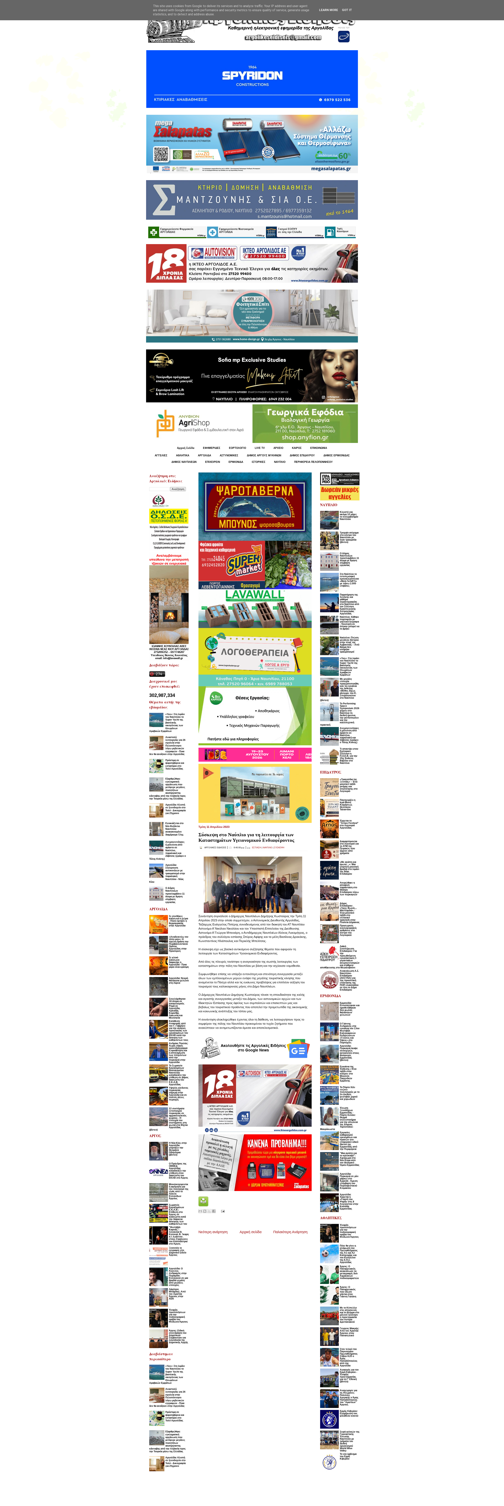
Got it (347, 10)
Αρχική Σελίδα (185, 447)
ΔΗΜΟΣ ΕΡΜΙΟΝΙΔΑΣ (336, 455)
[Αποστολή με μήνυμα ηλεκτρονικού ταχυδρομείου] (200, 1211)
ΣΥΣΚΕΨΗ (279, 847)
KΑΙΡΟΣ (297, 447)
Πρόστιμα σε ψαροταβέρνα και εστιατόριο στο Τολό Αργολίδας (174, 764)
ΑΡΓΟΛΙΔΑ (204, 455)
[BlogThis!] (205, 1211)
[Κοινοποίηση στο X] (209, 1211)
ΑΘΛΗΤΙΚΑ (182, 455)
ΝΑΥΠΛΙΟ (279, 461)
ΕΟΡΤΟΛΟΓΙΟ (237, 447)
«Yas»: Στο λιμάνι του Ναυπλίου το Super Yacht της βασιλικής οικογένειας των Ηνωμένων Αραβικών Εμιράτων (167, 723)
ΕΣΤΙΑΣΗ (256, 847)
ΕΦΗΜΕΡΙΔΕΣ (211, 447)
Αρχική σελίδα (250, 1232)
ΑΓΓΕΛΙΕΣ (161, 455)
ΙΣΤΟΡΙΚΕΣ (258, 461)
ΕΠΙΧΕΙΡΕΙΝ (212, 461)
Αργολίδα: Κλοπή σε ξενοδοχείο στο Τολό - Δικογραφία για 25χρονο (175, 809)
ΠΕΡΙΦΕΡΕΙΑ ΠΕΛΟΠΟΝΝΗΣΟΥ (313, 461)
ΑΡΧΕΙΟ (278, 447)
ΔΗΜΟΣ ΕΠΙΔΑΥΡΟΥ (302, 455)
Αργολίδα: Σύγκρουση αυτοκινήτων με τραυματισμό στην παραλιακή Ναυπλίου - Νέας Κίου (167, 873)
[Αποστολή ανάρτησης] (222, 1210)
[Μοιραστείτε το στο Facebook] (214, 1211)
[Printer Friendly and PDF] (203, 1205)
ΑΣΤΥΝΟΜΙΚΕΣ (229, 455)
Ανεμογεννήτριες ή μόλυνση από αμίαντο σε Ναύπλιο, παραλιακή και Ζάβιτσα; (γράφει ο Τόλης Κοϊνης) (167, 850)
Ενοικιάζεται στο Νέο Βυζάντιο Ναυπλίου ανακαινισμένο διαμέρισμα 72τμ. (174, 829)
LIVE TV (260, 447)
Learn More (328, 10)
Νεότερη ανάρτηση (213, 1232)
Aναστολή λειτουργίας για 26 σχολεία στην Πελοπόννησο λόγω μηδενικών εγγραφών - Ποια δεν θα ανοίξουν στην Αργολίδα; (167, 746)
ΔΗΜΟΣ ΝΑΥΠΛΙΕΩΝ (183, 461)
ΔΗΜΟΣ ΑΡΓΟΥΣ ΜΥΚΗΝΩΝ (264, 455)
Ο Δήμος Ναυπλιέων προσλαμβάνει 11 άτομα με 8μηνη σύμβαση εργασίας (175, 895)
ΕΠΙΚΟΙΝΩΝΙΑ (318, 447)
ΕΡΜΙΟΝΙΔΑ (236, 461)
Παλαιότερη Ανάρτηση (290, 1232)
